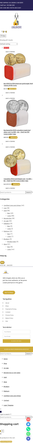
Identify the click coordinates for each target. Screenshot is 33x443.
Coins (9, 216)
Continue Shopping (6, 442)
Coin (5, 208)
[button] (9, 51)
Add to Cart (13, 89)
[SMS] (28, 424)
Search (28, 192)
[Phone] (28, 429)
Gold (5, 211)
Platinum (6, 231)
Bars (8, 213)
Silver (5, 244)
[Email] (28, 419)
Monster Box (7, 218)
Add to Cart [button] (14, 137)
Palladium (7, 224)
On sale (6, 221)
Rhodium (6, 239)
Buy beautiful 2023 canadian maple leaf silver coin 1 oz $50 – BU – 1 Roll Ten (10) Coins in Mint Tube (17, 132)
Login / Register (8, 405)
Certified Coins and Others (12, 205)
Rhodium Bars (11, 242)
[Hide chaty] (28, 439)
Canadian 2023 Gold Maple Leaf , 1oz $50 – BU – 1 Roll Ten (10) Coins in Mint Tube (18, 180)
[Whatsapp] (28, 434)
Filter (3, 36)
